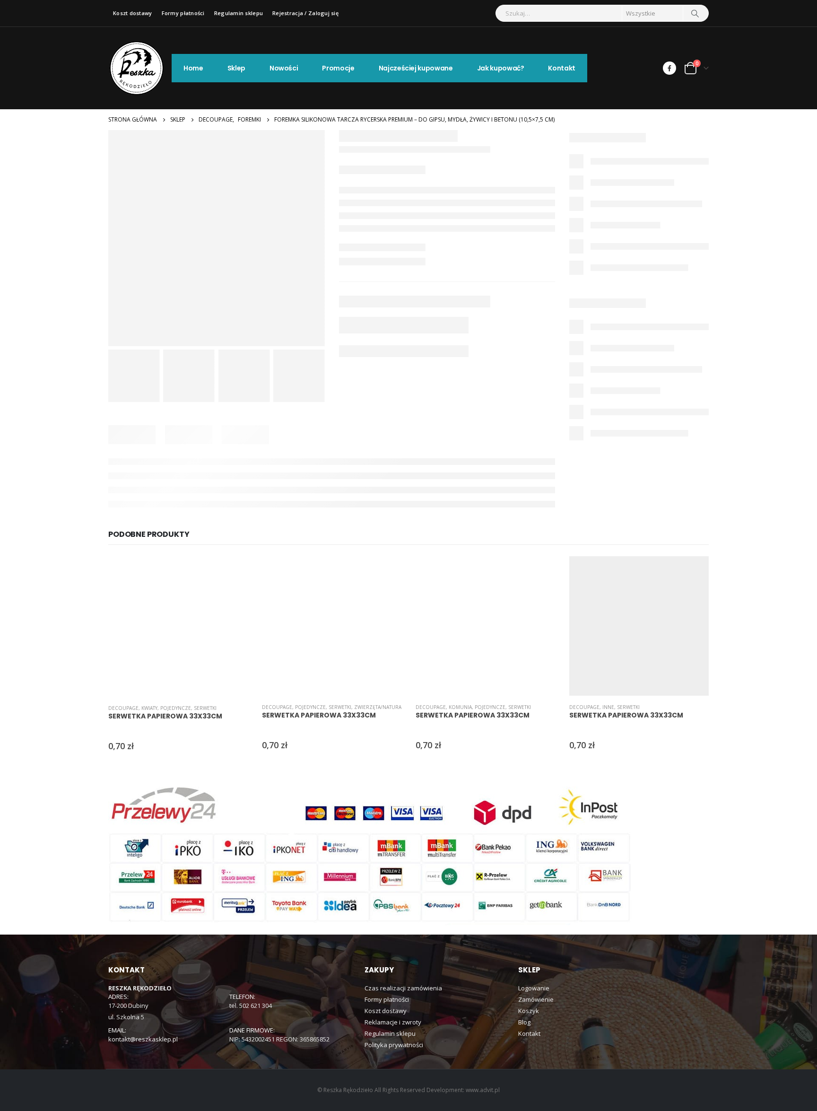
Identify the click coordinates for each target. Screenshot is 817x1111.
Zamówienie (536, 999)
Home (193, 68)
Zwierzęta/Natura (377, 707)
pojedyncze (175, 708)
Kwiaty (149, 708)
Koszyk (528, 1010)
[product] (178, 626)
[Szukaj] (695, 13)
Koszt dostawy (132, 13)
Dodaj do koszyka (232, 571)
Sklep (236, 68)
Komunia (460, 707)
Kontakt (561, 68)
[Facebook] (669, 68)
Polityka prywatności (394, 1045)
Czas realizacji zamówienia (403, 988)
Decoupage (123, 708)
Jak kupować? (500, 68)
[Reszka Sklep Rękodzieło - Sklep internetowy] (136, 68)
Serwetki (205, 708)
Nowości (283, 68)
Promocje (338, 68)
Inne (608, 707)
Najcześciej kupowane (416, 68)
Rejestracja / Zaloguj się (305, 13)
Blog (524, 1022)
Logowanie (533, 988)
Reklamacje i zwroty (393, 1022)
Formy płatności (183, 13)
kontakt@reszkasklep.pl (143, 1039)
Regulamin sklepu (238, 13)
